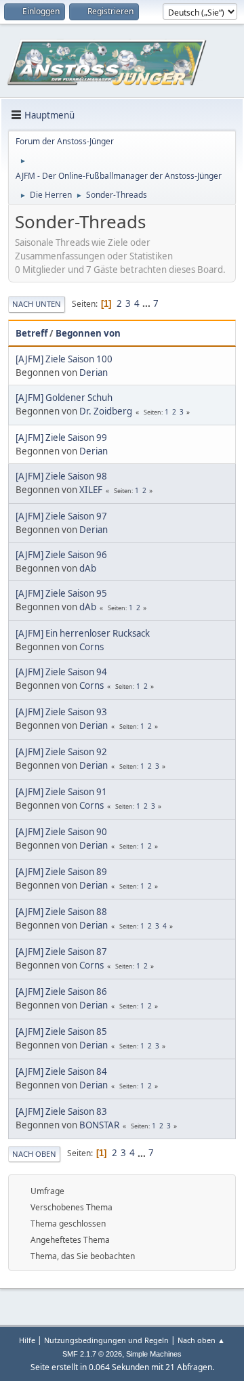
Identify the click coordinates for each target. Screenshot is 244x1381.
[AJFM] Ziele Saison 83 (61, 1111)
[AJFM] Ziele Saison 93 (61, 712)
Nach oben (34, 1154)
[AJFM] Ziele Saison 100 (64, 359)
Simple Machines (154, 1354)
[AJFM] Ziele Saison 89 (61, 872)
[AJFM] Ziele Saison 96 (61, 555)
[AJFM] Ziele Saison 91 (61, 792)
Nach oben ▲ (201, 1340)
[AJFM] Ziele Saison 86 (61, 991)
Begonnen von (88, 333)
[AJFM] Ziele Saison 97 (61, 516)
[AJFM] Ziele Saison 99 (61, 437)
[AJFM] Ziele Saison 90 (61, 832)
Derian (93, 372)
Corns (91, 647)
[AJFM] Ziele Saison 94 (61, 672)
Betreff (31, 333)
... (147, 303)
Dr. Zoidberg (105, 411)
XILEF (90, 490)
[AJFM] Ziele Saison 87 (61, 952)
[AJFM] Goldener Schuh (64, 397)
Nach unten (36, 304)
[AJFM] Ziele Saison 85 (61, 1031)
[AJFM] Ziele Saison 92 (61, 752)
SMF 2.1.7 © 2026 (92, 1354)
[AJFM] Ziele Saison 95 (61, 593)
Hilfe (27, 1340)
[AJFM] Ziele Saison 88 (61, 912)
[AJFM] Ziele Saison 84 (61, 1071)
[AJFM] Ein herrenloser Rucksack (83, 633)
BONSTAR (99, 1125)
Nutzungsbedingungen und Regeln (106, 1340)
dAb (87, 568)
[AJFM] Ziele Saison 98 (61, 476)
